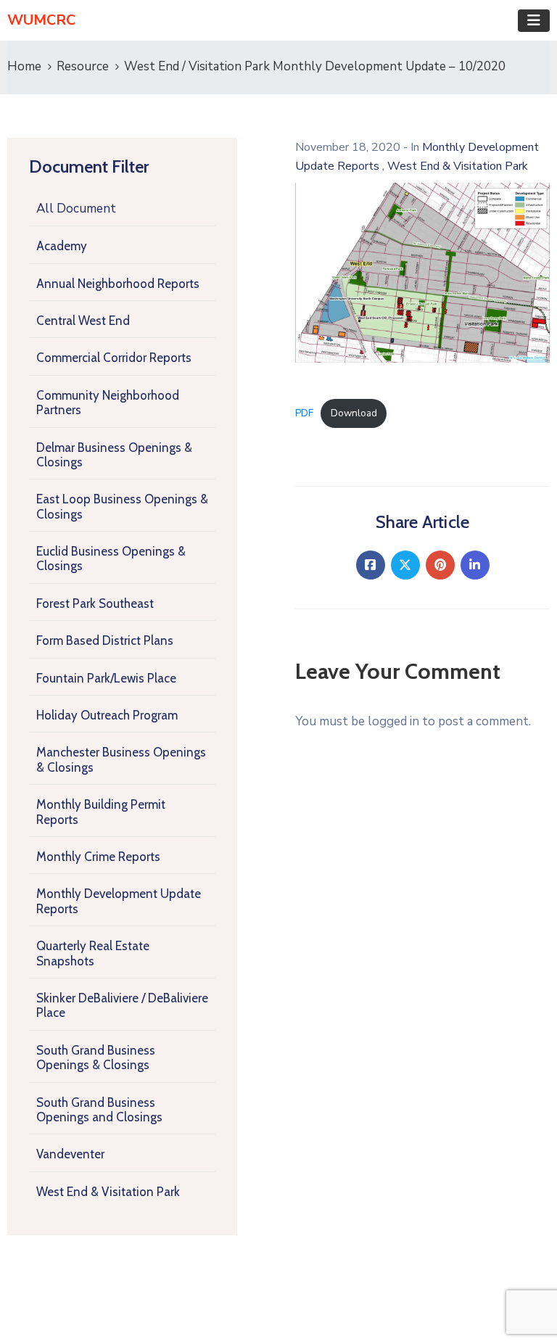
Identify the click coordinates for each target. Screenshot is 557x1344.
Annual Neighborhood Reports (117, 283)
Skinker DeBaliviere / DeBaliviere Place (122, 1005)
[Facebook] (370, 565)
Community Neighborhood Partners (107, 402)
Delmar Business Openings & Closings (114, 454)
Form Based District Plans (104, 640)
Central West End (83, 320)
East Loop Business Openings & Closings (122, 506)
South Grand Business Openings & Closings (95, 1057)
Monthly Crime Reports (98, 856)
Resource (83, 66)
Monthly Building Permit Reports (100, 811)
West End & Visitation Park (108, 1191)
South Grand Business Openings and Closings (99, 1109)
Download (354, 413)
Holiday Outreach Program (107, 715)
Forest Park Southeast (95, 603)
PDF (304, 413)
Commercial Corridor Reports (113, 357)
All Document (76, 208)
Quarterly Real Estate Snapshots (92, 953)
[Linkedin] (475, 565)
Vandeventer (70, 1154)
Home (24, 66)
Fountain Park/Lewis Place (106, 678)
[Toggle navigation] (534, 20)
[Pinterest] (440, 565)
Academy (61, 246)
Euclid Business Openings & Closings (111, 558)
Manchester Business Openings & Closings (121, 759)
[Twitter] (405, 565)
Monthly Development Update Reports (118, 900)
